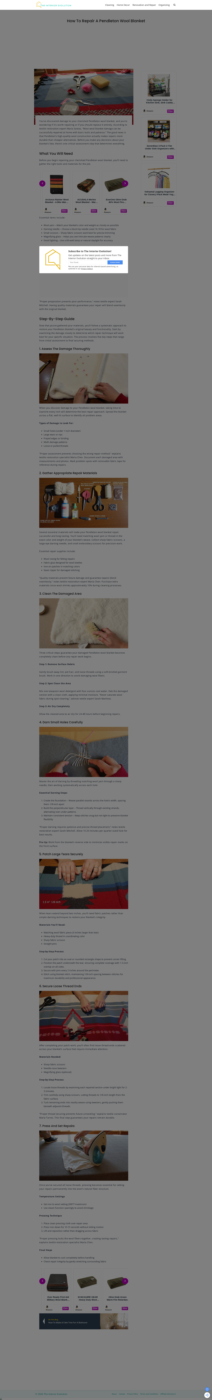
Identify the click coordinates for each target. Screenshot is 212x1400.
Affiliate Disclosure (168, 1394)
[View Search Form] (174, 5)
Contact (122, 1394)
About (114, 1394)
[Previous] (42, 183)
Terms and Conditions (149, 1394)
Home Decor (123, 4)
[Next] (125, 183)
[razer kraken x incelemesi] (106, 1399)
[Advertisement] (106, 50)
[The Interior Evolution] (53, 5)
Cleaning (109, 4)
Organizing (164, 4)
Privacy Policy (132, 1394)
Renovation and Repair (144, 4)
